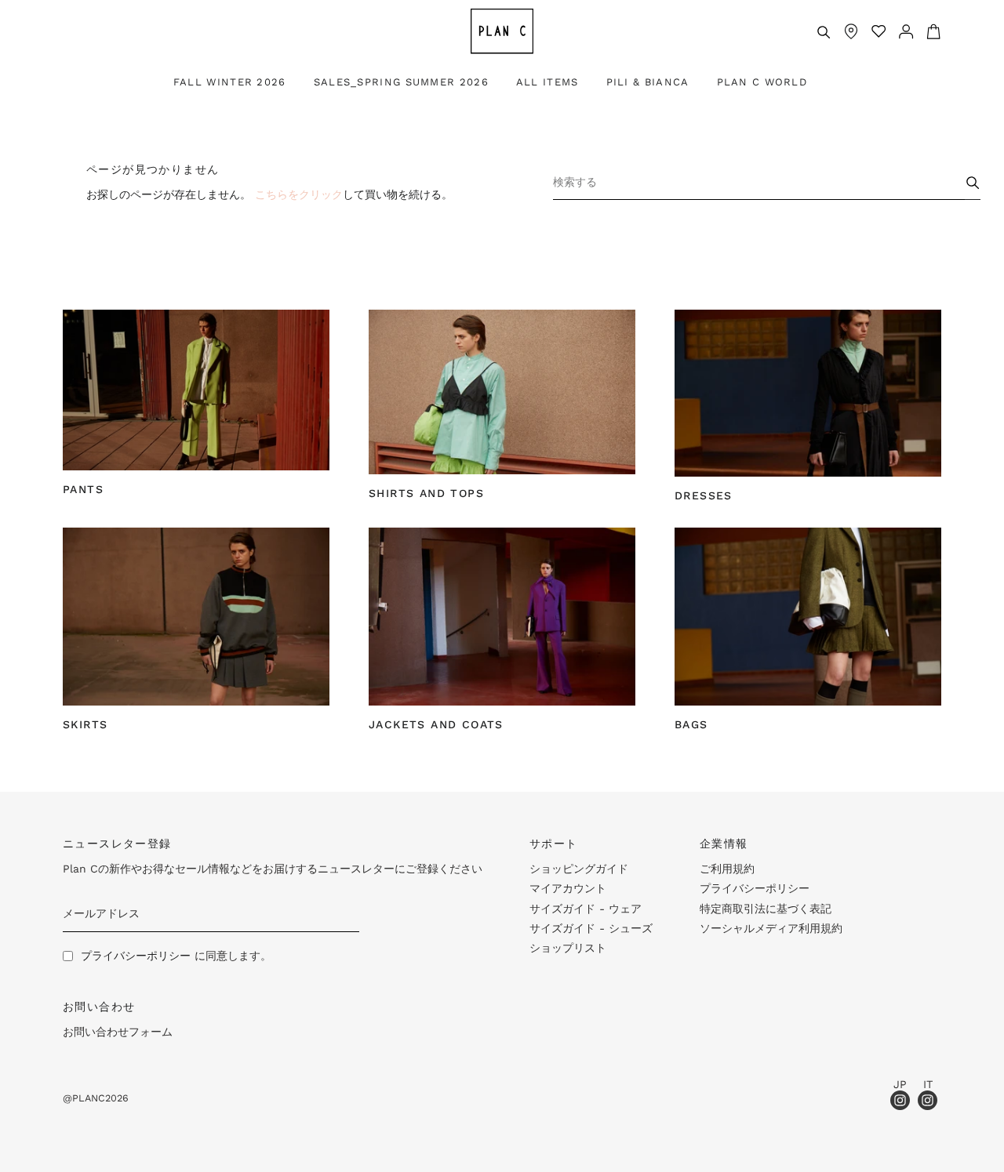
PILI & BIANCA (647, 82)
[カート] (927, 32)
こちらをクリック (299, 194)
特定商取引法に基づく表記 (765, 908)
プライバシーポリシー (136, 955)
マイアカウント (567, 888)
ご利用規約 (727, 868)
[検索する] (823, 31)
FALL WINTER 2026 (229, 82)
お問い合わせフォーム (118, 1031)
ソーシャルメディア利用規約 (771, 928)
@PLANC (84, 1098)
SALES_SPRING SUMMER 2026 (401, 82)
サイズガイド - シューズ (591, 928)
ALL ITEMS (547, 82)
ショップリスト (567, 948)
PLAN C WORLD (762, 82)
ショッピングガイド (578, 868)
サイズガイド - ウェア (585, 908)
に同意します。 (176, 955)
